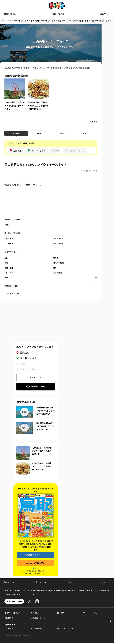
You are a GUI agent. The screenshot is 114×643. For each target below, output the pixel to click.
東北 (6, 262)
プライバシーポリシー (92, 612)
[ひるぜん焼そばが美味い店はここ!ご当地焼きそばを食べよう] (38, 96)
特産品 (62, 133)
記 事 (39, 133)
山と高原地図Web (38, 628)
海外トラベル (58, 13)
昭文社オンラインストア (35, 554)
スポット (16, 133)
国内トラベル (10, 13)
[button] (33, 568)
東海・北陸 (8, 267)
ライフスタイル (59, 243)
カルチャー (105, 13)
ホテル (85, 133)
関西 (55, 267)
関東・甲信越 (58, 262)
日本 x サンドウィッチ (18, 20)
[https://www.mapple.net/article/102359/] (23, 448)
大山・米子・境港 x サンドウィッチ (94, 20)
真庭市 (7, 224)
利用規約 (60, 612)
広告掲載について (38, 617)
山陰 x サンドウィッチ (67, 20)
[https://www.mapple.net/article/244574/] (23, 463)
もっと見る (92, 121)
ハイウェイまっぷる (65, 628)
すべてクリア (35, 377)
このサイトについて (12, 612)
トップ (4, 20)
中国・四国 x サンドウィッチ (43, 20)
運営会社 (34, 612)
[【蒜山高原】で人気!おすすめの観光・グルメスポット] (14, 96)
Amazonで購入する (35, 563)
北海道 (55, 257)
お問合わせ (8, 617)
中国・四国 (8, 272)
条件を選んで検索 (37, 386)
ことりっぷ (8, 628)
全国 (6, 257)
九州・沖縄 (57, 272)
